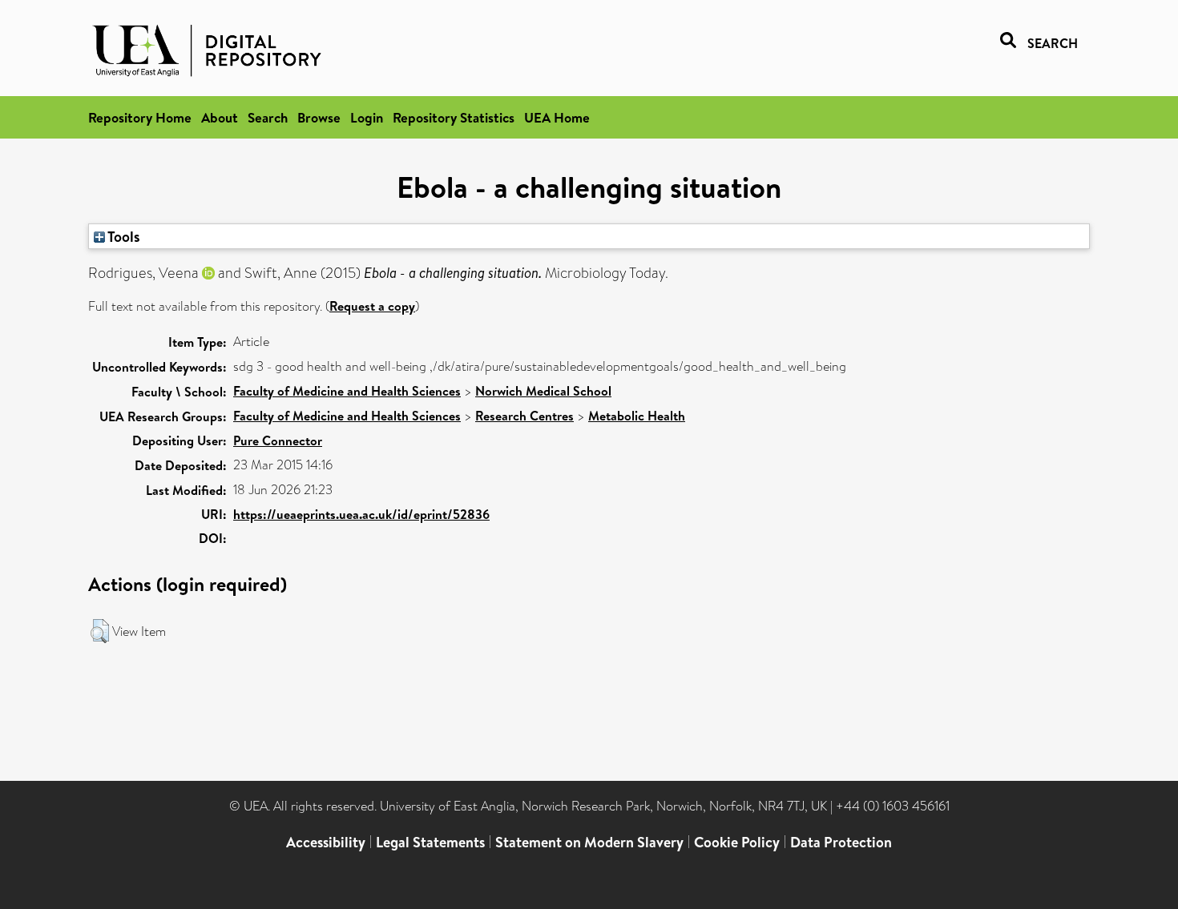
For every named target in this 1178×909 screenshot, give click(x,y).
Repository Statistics (453, 117)
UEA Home (557, 117)
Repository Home (140, 117)
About (219, 117)
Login (366, 117)
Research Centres (524, 415)
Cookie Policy (737, 842)
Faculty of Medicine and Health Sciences (347, 391)
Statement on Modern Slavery (589, 842)
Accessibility (325, 842)
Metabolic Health (636, 415)
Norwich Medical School (543, 391)
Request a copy (372, 306)
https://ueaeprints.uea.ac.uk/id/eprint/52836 (361, 514)
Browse (319, 117)
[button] (100, 631)
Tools (122, 236)
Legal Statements (430, 842)
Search (268, 117)
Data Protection (841, 842)
